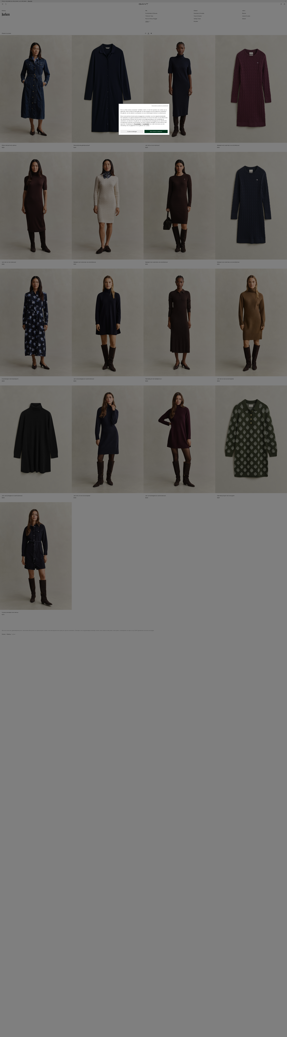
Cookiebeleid (146, 124)
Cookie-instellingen (132, 131)
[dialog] (144, 119)
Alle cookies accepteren (156, 131)
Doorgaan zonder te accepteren (160, 105)
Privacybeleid (137, 124)
